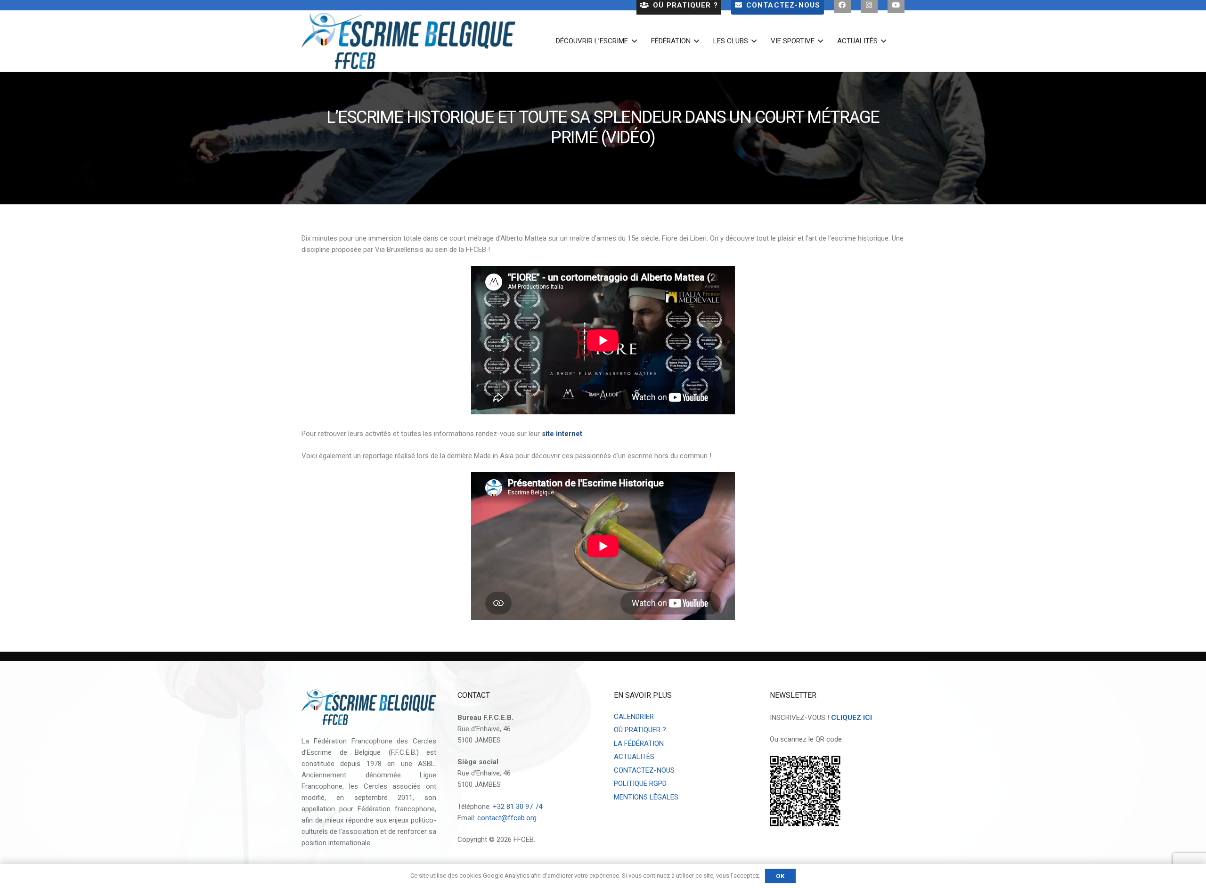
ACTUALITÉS (634, 756)
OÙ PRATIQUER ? (640, 730)
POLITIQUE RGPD (640, 783)
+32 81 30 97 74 (517, 806)
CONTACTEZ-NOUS (644, 770)
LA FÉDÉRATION (639, 743)
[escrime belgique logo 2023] (408, 41)
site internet (562, 433)
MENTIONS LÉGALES (646, 797)
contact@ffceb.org (507, 818)
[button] (632, 41)
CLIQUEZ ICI (851, 717)
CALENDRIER (634, 716)
